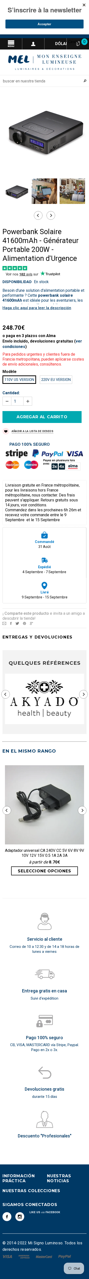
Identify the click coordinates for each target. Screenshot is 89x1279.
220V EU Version (56, 379)
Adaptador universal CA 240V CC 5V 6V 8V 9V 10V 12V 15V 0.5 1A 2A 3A (44, 853)
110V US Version (19, 379)
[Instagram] (19, 1216)
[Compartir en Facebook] (11, 623)
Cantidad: (11, 393)
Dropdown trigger (33, 43)
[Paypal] (64, 1256)
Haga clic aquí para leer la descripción (36, 308)
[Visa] (7, 1256)
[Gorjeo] (17, 623)
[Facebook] (6, 1216)
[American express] (24, 1256)
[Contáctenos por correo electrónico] (4, 623)
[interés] (24, 623)
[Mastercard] (44, 1256)
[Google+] (31, 623)
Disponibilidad (17, 282)
